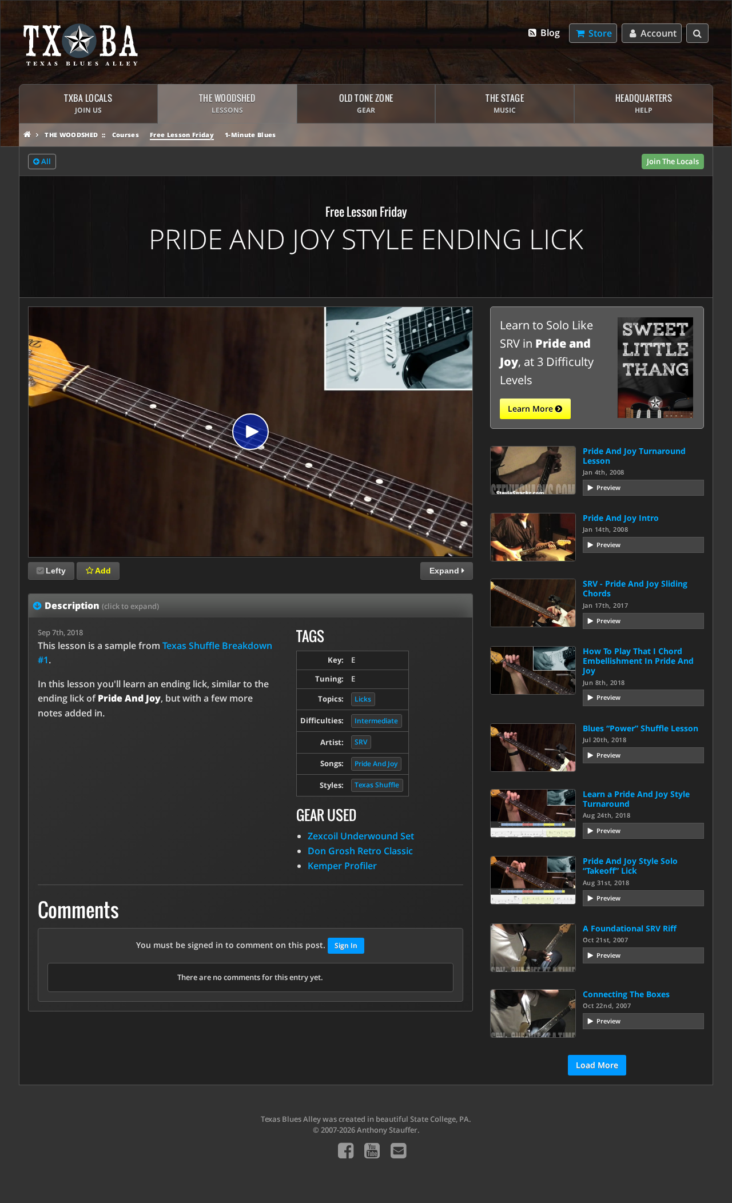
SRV (361, 742)
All (45, 161)
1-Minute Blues (250, 134)
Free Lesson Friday (182, 134)
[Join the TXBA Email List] (398, 1150)
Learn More (531, 408)
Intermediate (376, 720)
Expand (445, 570)
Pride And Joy (376, 763)
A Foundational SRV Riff (630, 928)
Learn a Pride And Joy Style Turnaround (636, 798)
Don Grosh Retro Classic (360, 851)
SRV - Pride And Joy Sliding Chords (635, 588)
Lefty (56, 570)
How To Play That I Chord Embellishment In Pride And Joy (638, 661)
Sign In (346, 945)
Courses (125, 134)
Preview (608, 487)
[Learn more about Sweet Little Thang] (655, 366)
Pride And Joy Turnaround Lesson (634, 455)
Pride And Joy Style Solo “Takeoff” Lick (630, 865)
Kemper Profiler (342, 865)
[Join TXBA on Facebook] (345, 1150)
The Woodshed (71, 134)
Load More (597, 1064)
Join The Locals (673, 161)
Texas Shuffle (377, 784)
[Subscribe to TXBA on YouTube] (372, 1150)
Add (102, 570)
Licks (363, 699)
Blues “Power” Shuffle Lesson (640, 728)
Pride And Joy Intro (621, 517)
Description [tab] (102, 605)
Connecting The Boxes (626, 994)
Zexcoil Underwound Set (361, 836)
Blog (549, 32)
